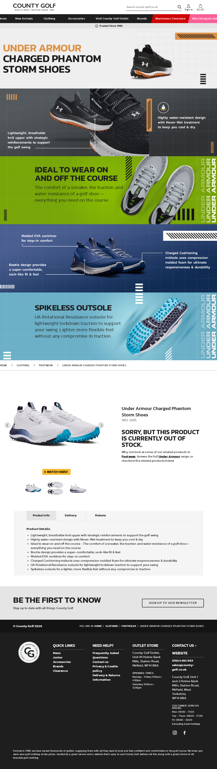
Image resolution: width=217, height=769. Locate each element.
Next (101, 425)
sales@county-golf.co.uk (183, 667)
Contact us (101, 661)
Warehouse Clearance (170, 18)
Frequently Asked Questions (106, 655)
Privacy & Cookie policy (105, 668)
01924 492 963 (182, 660)
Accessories (76, 18)
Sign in (189, 9)
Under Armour (169, 456)
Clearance (60, 670)
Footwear (46, 365)
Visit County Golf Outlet (112, 18)
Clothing (49, 18)
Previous (7, 425)
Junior (58, 657)
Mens (57, 652)
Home (3, 365)
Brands (142, 18)
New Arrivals (24, 18)
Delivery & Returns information (106, 677)
